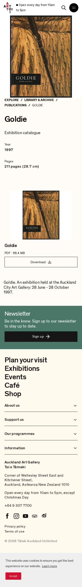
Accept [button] (13, 576)
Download (38, 262)
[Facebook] (7, 516)
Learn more (49, 566)
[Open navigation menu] (73, 7)
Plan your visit (26, 360)
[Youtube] (25, 516)
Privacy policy (15, 526)
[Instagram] (16, 516)
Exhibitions (22, 369)
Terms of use (14, 531)
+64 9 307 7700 (18, 505)
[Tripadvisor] (34, 516)
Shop (13, 394)
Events (15, 377)
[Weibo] (43, 516)
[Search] (63, 7)
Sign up (38, 336)
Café (12, 385)
